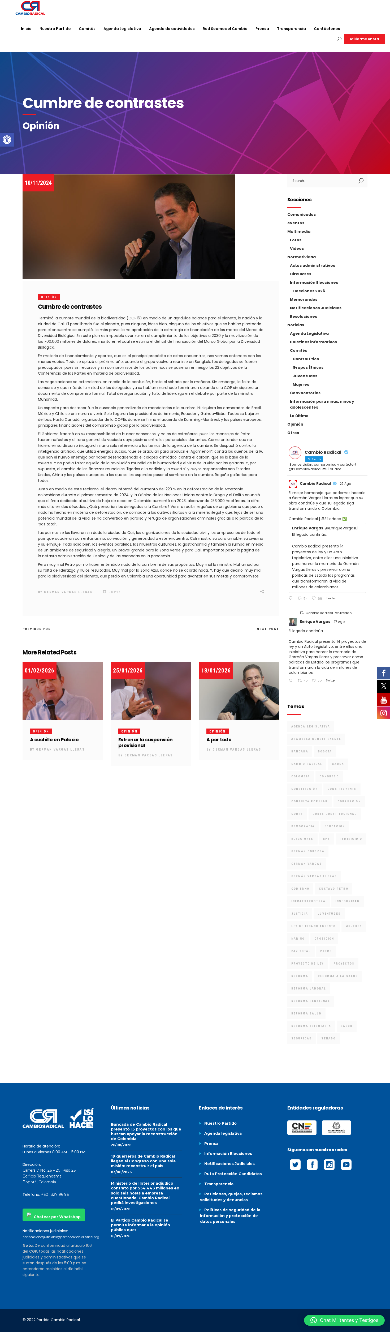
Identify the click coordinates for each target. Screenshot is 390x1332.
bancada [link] (299, 751)
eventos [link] (295, 223)
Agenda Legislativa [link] (309, 333)
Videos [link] (297, 248)
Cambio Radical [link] (315, 483)
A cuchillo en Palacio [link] (54, 739)
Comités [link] (298, 350)
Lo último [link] (299, 415)
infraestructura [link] (308, 901)
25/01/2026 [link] (128, 670)
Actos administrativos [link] (312, 265)
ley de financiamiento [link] (313, 926)
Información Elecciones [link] (314, 282)
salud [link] (347, 1026)
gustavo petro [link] (333, 888)
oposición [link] (324, 938)
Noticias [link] (295, 325)
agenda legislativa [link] (310, 726)
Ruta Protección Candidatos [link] (233, 1173)
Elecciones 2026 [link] (309, 291)
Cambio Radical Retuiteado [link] (329, 613)
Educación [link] (334, 826)
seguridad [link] (301, 1038)
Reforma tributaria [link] (311, 1026)
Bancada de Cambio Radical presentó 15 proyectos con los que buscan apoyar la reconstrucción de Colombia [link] (146, 1131)
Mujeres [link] (301, 384)
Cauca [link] (338, 764)
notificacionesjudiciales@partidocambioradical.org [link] (61, 1237)
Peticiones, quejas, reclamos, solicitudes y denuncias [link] (231, 1197)
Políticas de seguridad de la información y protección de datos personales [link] (230, 1215)
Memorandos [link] (303, 299)
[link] (7, 140)
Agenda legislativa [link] (223, 1133)
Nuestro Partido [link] (220, 1123)
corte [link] (297, 814)
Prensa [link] (211, 1143)
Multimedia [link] (298, 231)
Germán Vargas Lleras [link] (314, 876)
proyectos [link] (344, 963)
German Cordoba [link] (308, 851)
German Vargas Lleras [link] (68, 592)
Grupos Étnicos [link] (308, 367)
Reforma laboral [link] (308, 988)
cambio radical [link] (307, 764)
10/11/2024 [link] (38, 182)
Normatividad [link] (301, 257)
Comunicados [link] (301, 214)
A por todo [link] (219, 739)
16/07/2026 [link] (120, 1209)
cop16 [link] (115, 592)
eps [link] (326, 839)
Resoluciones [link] (303, 316)
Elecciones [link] (302, 839)
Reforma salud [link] (306, 1013)
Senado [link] (328, 1038)
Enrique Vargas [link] (315, 621)
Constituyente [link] (342, 789)
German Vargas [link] (306, 864)
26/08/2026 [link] (121, 1145)
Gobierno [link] (300, 888)
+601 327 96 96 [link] (55, 1194)
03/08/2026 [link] (121, 1172)
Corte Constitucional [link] (335, 814)
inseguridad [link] (347, 901)
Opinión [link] (49, 297)
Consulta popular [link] (309, 801)
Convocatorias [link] (305, 393)
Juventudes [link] (305, 376)
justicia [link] (299, 913)
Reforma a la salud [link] (338, 976)
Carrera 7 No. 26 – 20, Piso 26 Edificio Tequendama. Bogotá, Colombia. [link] (49, 1176)
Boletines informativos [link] (313, 342)
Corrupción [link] (349, 801)
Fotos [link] (295, 240)
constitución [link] (304, 789)
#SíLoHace (331, 518)
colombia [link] (300, 776)
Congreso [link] (329, 776)
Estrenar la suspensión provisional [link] (145, 742)
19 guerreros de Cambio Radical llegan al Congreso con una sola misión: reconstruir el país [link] (143, 1161)
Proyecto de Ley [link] (307, 963)
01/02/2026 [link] (39, 670)
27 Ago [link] (345, 483)
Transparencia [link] (218, 1183)
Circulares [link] (300, 274)
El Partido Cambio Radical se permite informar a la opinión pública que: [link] (140, 1225)
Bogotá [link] (325, 751)
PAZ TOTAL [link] (301, 951)
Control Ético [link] (306, 359)
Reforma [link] (299, 976)
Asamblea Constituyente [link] (316, 739)
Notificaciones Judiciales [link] (315, 308)
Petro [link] (326, 951)
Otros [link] (293, 432)
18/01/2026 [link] (216, 670)
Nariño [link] (298, 938)
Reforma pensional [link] (310, 1001)
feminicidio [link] (351, 839)
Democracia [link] (303, 826)
